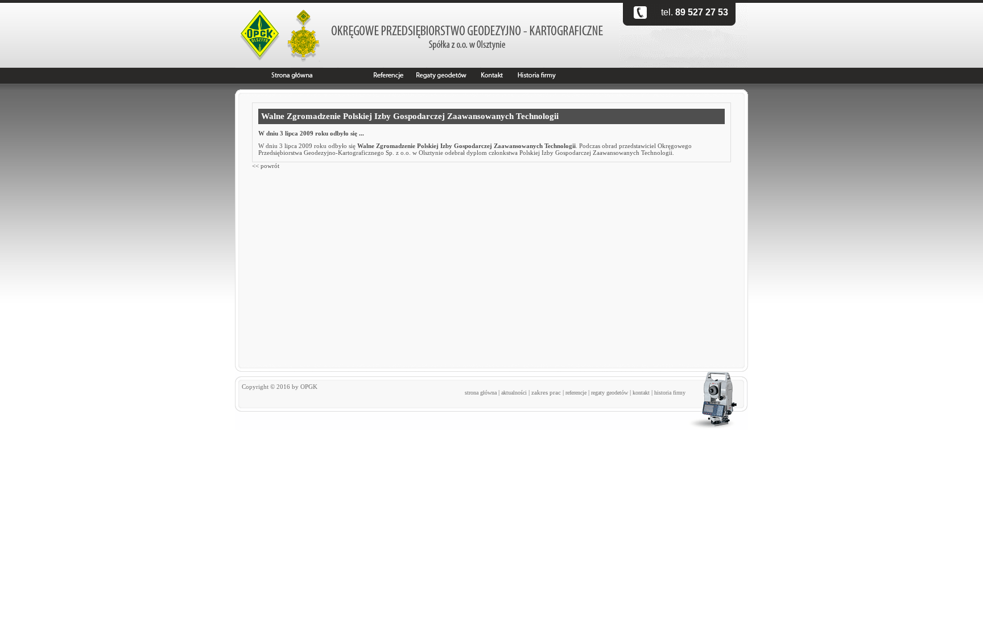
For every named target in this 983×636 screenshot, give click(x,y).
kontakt (641, 392)
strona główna (481, 392)
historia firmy (669, 392)
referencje (576, 392)
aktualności (514, 392)
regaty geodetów (609, 392)
